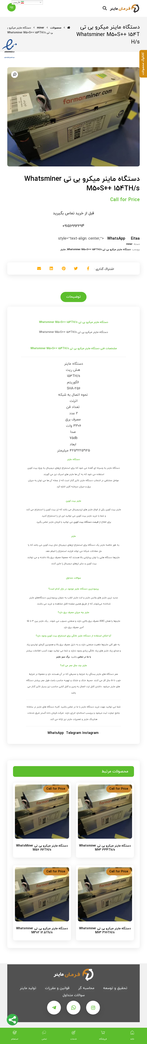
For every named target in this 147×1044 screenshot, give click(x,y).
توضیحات (73, 296)
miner (129, 244)
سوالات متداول (74, 995)
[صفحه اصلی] (68, 28)
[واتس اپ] (73, 1008)
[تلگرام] (54, 1008)
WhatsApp (55, 733)
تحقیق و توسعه (115, 988)
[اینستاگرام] (93, 1008)
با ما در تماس (84, 656)
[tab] (73, 297)
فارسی (17, 2)
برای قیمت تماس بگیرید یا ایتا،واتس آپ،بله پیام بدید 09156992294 (103, 858)
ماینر (63, 249)
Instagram (90, 733)
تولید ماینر (28, 988)
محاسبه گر (86, 988)
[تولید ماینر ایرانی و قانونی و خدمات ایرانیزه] (124, 8)
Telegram (73, 733)
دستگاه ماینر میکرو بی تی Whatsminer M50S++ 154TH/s (99, 249)
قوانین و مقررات (57, 988)
